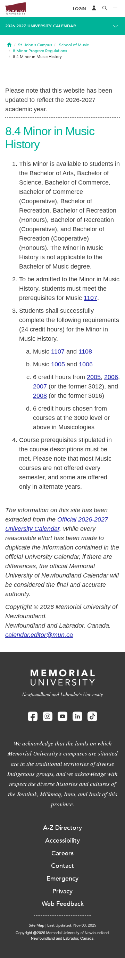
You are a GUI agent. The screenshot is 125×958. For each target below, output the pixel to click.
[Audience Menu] (94, 8)
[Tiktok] (92, 717)
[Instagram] (47, 717)
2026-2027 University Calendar (40, 26)
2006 (111, 377)
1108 (85, 351)
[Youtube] (62, 717)
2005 (94, 377)
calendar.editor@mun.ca (39, 634)
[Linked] (77, 717)
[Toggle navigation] (115, 9)
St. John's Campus (35, 45)
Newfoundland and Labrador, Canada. (62, 938)
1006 (86, 364)
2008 (40, 395)
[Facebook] (33, 717)
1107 (90, 297)
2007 (40, 386)
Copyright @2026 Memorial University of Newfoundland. (63, 932)
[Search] (104, 8)
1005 (58, 364)
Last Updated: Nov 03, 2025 (71, 925)
